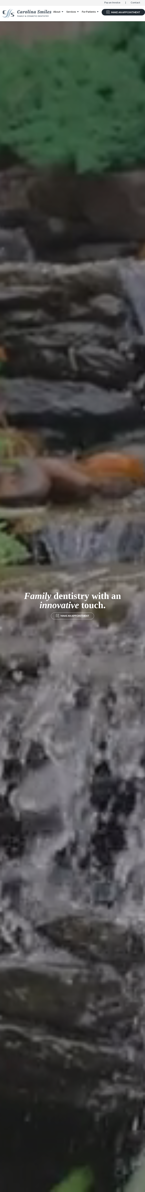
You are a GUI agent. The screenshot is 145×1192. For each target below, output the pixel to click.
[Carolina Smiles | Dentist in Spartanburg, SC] (26, 13)
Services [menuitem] (71, 11)
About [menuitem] (56, 11)
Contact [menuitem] (135, 2)
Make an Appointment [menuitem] (125, 12)
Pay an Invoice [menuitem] (112, 2)
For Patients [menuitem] (89, 11)
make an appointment (75, 615)
